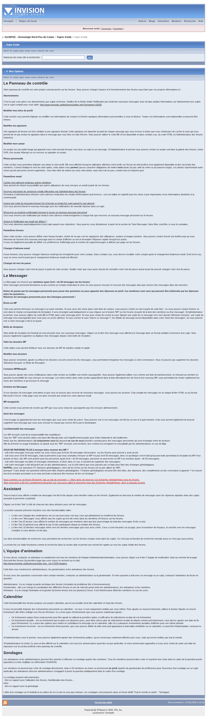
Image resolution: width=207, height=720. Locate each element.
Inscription (118, 28)
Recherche (190, 21)
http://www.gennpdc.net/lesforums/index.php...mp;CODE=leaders (35, 563)
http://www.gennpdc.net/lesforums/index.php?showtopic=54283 (71, 104)
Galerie (142, 21)
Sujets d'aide (64, 37)
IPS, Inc (118, 710)
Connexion (106, 28)
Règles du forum (28, 21)
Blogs (152, 21)
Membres (177, 21)
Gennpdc (8, 21)
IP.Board (101, 710)
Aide (201, 21)
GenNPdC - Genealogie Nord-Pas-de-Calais (29, 37)
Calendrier (163, 21)
